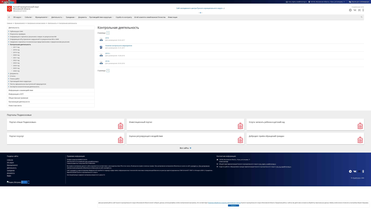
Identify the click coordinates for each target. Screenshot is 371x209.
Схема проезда (223, 161)
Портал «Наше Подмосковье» (22, 122)
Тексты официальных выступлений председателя (28, 84)
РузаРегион (356, 178)
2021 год (16, 58)
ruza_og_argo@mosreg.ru (283, 167)
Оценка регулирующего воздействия (146, 136)
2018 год (16, 50)
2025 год (16, 68)
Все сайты (184, 148)
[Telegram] (350, 10)
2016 (107, 38)
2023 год (16, 63)
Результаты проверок (18, 34)
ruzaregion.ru (194, 166)
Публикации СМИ (16, 31)
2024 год (16, 65)
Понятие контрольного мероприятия (118, 46)
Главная (9, 23)
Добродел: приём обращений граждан (266, 136)
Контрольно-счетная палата (36, 23)
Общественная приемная (18, 98)
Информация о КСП (16, 94)
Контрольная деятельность (68, 23)
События (10, 160)
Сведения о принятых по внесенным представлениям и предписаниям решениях (39, 42)
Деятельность (52, 23)
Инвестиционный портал (140, 122)
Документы (14, 73)
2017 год (16, 47)
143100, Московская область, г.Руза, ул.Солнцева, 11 (327, 2)
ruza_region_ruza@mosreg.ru (297, 2)
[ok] (363, 10)
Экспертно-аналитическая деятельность (24, 87)
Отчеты (12, 76)
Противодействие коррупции (20, 81)
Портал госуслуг (16, 136)
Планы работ (15, 79)
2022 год (16, 60)
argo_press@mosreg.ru (91, 161)
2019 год (16, 52)
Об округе (10, 162)
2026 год (16, 71)
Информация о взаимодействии (21, 90)
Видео (9, 176)
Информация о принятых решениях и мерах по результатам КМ (33, 37)
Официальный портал (26, 9)
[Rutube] (359, 10)
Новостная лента (15, 105)
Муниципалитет (20, 23)
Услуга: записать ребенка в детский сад (267, 122)
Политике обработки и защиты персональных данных (224, 203)
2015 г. (107, 53)
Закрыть (233, 205)
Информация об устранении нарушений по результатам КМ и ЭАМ (34, 39)
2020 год (16, 55)
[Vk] (354, 10)
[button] (18, 17)
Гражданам (11, 170)
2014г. (107, 61)
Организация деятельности (19, 102)
